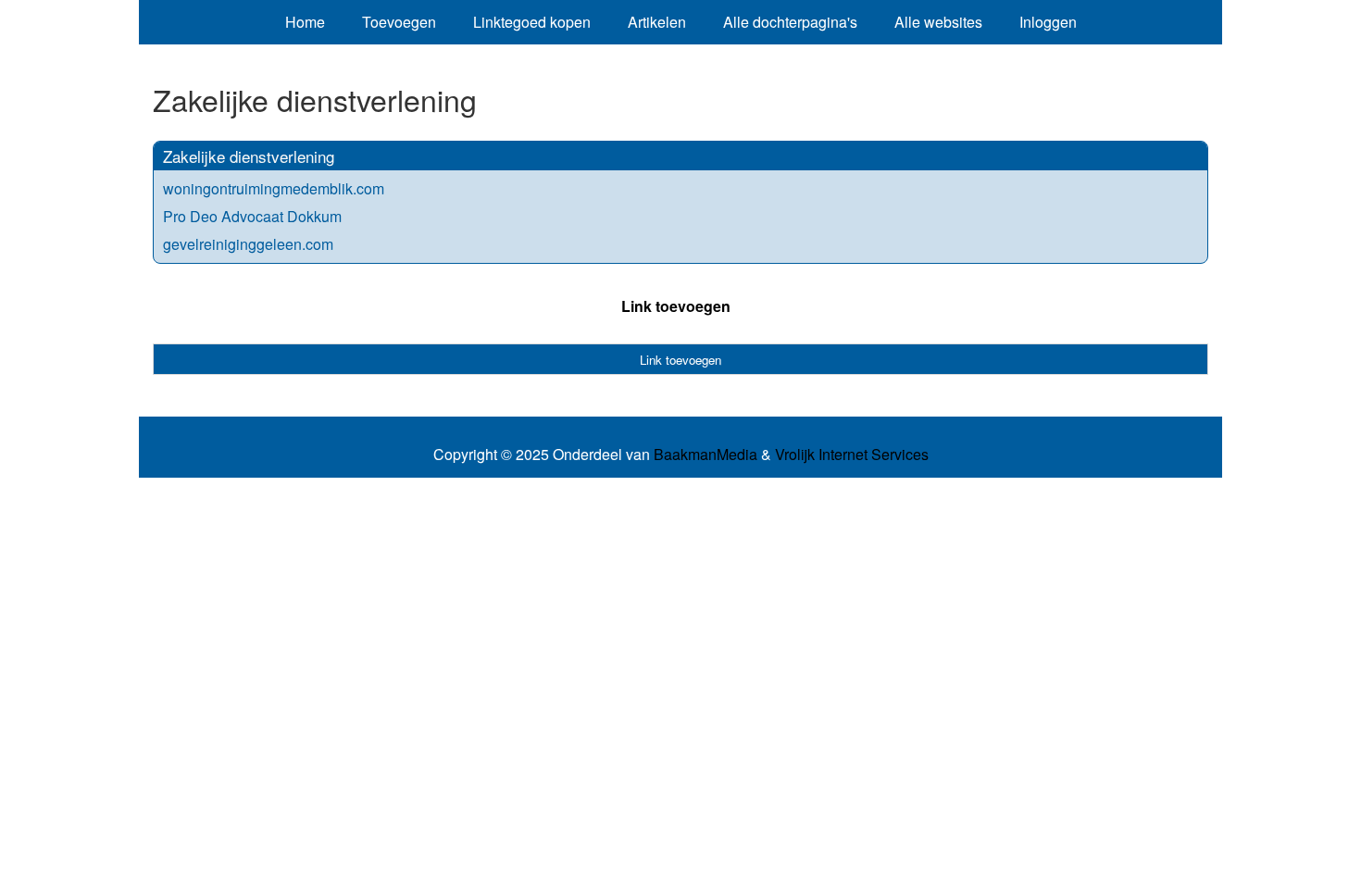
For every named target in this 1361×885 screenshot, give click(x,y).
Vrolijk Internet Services (852, 454)
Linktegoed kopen (532, 21)
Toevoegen (399, 21)
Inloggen (1048, 21)
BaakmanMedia (705, 454)
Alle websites (938, 21)
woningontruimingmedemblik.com (273, 188)
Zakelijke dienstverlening (248, 156)
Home (305, 21)
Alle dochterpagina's (790, 21)
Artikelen (657, 21)
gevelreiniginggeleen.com (248, 244)
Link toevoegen (675, 306)
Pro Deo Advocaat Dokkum (252, 216)
